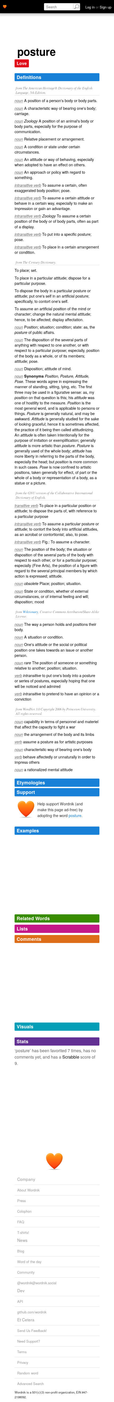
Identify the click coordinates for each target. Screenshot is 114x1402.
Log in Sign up (98, 7)
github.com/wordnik (31, 1311)
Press (21, 1200)
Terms (22, 1351)
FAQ (20, 1221)
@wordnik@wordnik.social (36, 1282)
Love (22, 63)
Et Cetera (25, 1319)
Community (25, 1272)
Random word (27, 1372)
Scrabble (70, 1057)
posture (75, 815)
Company (26, 1179)
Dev (21, 1290)
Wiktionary (30, 611)
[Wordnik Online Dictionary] (5, 6)
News (22, 1240)
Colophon (24, 1211)
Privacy (22, 1362)
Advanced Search (30, 1383)
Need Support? (28, 1341)
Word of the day (29, 1261)
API (20, 1301)
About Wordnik (28, 1190)
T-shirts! (23, 1232)
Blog (20, 1250)
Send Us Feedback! (32, 1330)
